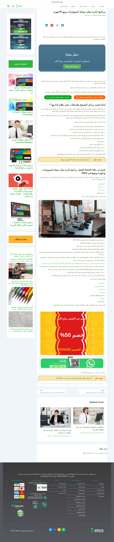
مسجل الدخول (95, 453)
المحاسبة (101, 283)
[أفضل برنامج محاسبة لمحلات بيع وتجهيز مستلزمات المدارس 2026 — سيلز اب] (21, 296)
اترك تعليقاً (101, 432)
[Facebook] (62, 25)
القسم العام (94, 432)
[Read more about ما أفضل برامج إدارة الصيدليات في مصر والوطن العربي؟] (88, 416)
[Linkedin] (46, 25)
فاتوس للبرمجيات (36, 480)
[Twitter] (57, 25)
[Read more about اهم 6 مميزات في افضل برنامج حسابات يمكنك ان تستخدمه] (55, 417)
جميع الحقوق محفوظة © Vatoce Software (22, 530)
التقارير (102, 298)
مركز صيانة (100, 187)
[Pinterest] (52, 25)
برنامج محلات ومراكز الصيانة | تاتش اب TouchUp (73, 378)
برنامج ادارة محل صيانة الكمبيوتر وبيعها (74, 160)
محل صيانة (101, 190)
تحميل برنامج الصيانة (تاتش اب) (58, 97)
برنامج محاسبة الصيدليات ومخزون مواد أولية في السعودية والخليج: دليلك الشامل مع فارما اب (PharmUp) (21, 283)
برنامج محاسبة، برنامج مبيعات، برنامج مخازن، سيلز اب (21, 90)
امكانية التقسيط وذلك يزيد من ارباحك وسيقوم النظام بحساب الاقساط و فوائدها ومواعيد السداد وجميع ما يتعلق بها (73, 263)
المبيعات (101, 292)
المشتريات (101, 289)
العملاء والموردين (99, 286)
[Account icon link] (13, 6)
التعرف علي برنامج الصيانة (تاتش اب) (89, 97)
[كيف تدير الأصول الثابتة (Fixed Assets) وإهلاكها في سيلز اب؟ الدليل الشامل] (21, 319)
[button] (98, 6)
